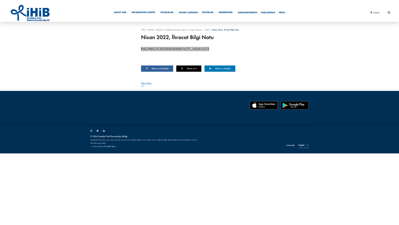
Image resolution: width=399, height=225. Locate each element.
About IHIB (120, 12)
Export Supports (188, 12)
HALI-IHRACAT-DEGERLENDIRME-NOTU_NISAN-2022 (175, 49)
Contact (376, 12)
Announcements (247, 12)
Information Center (143, 12)
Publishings (268, 12)
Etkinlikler (166, 12)
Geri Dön (146, 83)
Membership (225, 12)
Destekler (207, 12)
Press (282, 12)
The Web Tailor (109, 146)
